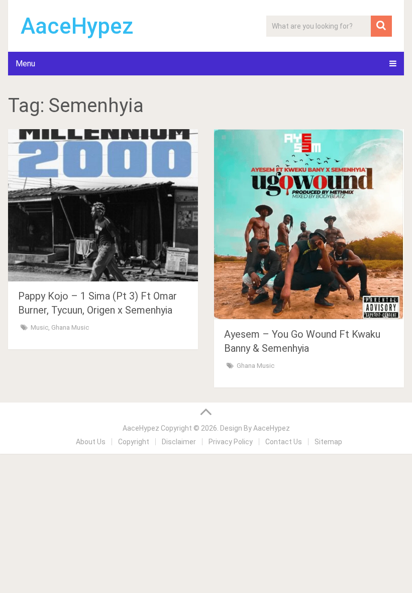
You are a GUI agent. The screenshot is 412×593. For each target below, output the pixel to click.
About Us (91, 442)
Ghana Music (70, 327)
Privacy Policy (231, 442)
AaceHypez (77, 26)
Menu (25, 63)
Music (39, 327)
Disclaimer (179, 442)
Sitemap (328, 442)
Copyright (133, 442)
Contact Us (283, 442)
